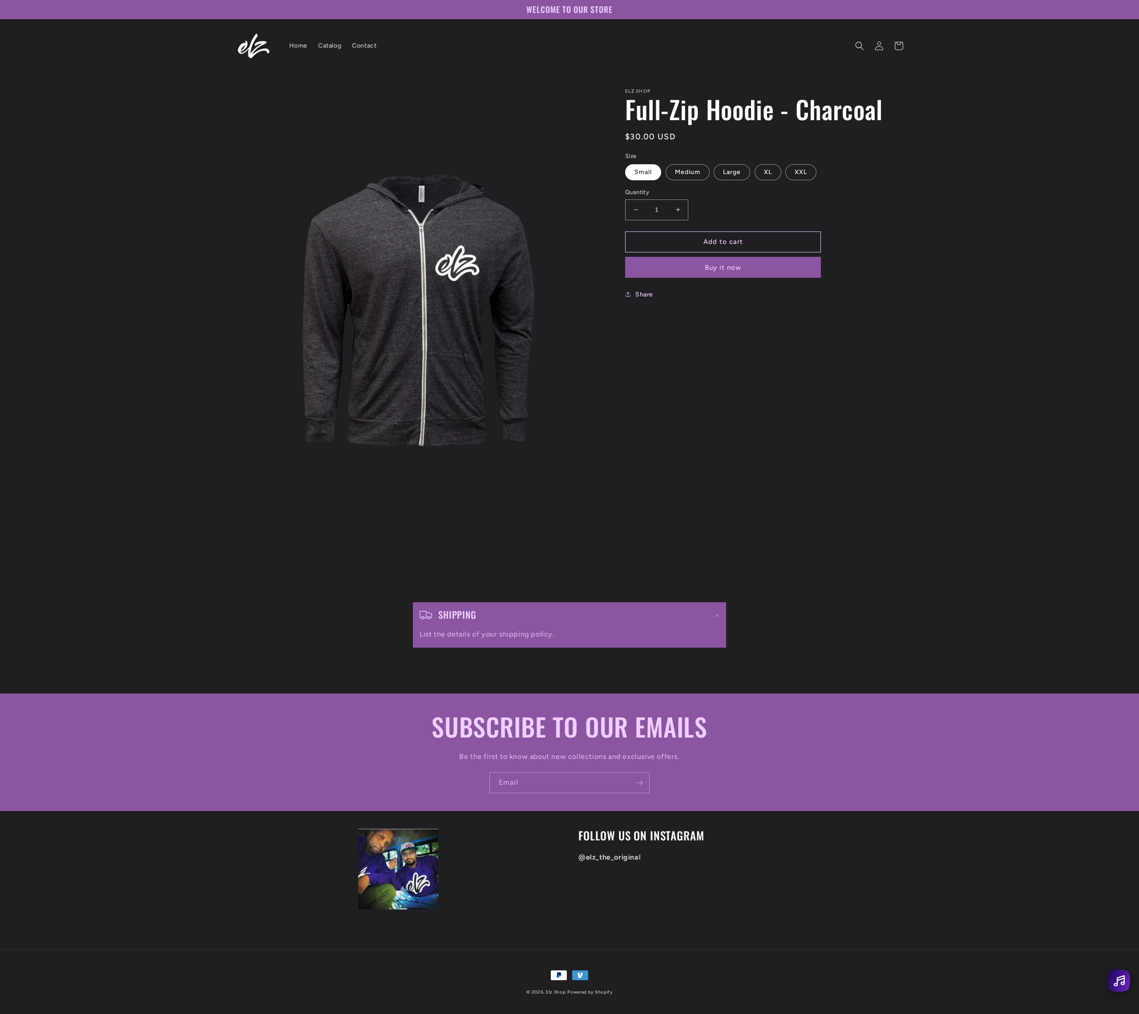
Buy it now (723, 268)
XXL (801, 172)
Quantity (637, 192)
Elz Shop (556, 992)
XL (768, 172)
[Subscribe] (639, 782)
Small (643, 172)
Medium (687, 172)
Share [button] (644, 294)
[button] (859, 46)
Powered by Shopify (590, 992)
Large (732, 172)
